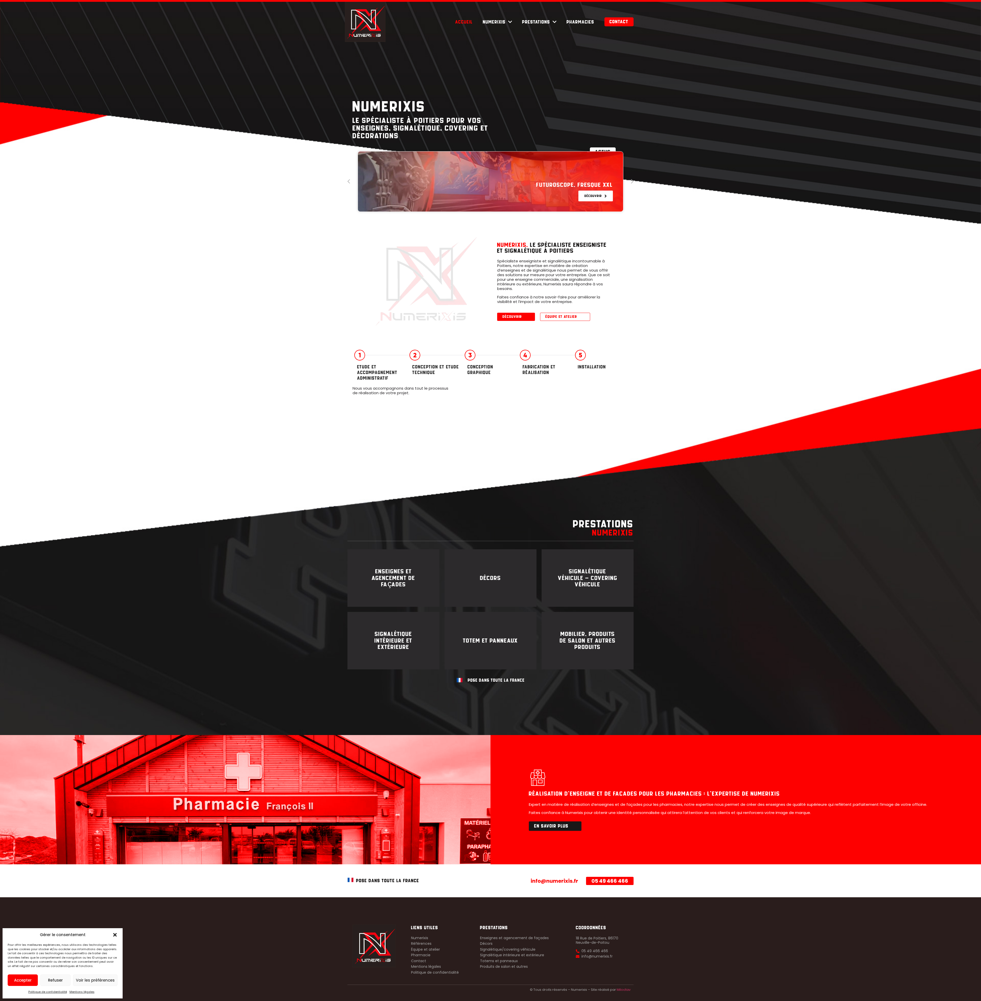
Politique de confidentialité (47, 992)
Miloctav (623, 989)
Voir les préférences (95, 980)
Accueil (464, 22)
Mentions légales (82, 992)
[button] (115, 934)
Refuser (55, 980)
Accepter (23, 980)
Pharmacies (580, 22)
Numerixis (494, 22)
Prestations (536, 22)
